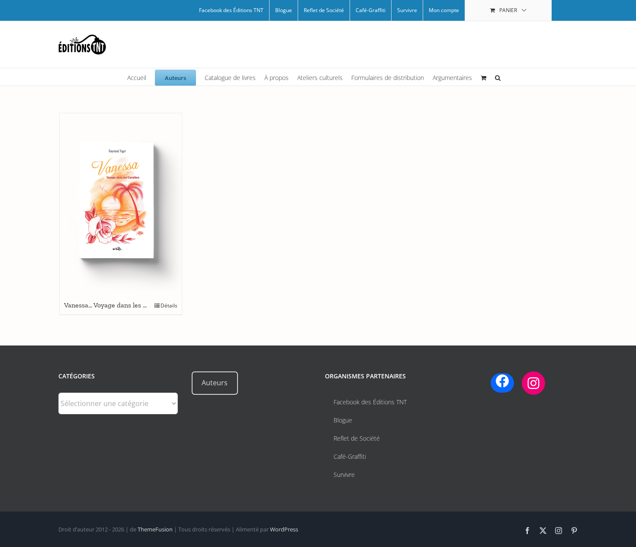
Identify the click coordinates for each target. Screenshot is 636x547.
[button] (498, 77)
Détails (169, 305)
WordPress (284, 529)
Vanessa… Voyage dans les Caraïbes (116, 305)
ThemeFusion (155, 529)
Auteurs (215, 382)
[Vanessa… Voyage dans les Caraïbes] (121, 204)
